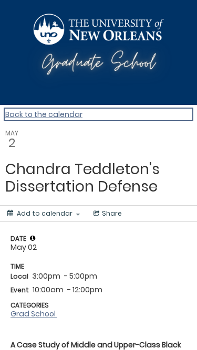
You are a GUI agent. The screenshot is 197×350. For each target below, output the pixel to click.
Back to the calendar (43, 114)
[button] (32, 238)
